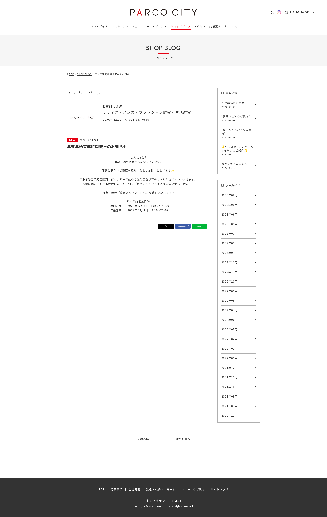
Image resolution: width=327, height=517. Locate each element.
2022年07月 (229, 310)
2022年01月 (229, 358)
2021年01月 (229, 406)
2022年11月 (229, 272)
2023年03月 (229, 233)
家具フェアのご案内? (235, 165)
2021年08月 (229, 396)
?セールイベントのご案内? (236, 133)
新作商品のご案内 (232, 105)
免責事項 (117, 489)
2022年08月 (229, 300)
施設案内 (215, 26)
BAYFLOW (112, 106)
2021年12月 (229, 367)
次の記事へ (183, 439)
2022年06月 (229, 320)
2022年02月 (229, 348)
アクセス (200, 26)
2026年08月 (229, 195)
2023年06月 (229, 214)
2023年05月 (229, 224)
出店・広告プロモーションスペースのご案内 (175, 489)
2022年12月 (229, 262)
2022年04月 (229, 339)
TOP (102, 489)
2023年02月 (229, 243)
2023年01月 (229, 253)
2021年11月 (229, 377)
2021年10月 (229, 387)
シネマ (229, 26)
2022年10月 (229, 281)
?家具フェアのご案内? (235, 118)
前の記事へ (144, 439)
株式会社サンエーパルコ (163, 500)
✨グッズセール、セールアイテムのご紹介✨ (237, 150)
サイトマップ (220, 489)
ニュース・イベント (154, 26)
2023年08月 (229, 205)
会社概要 (134, 489)
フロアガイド (99, 26)
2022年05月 (229, 329)
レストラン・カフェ (124, 26)
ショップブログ (181, 26)
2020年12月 (229, 415)
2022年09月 (229, 291)
